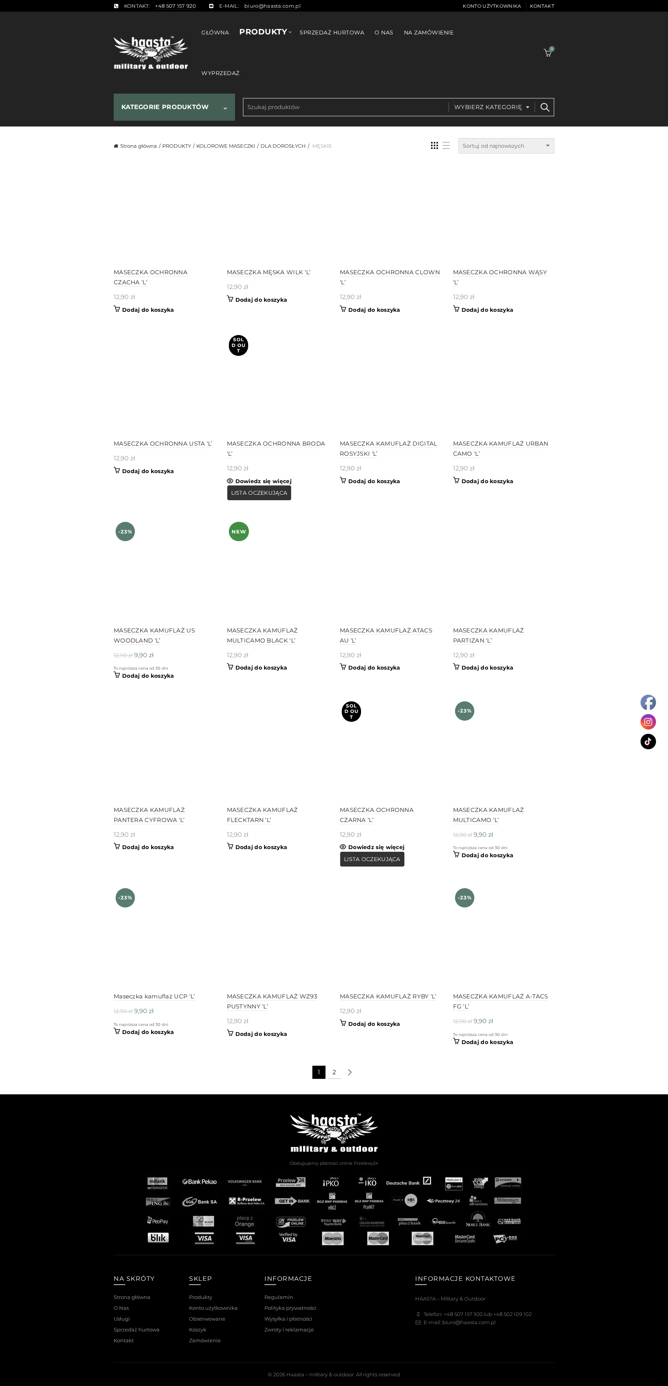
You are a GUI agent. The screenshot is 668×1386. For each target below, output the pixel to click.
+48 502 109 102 (512, 1314)
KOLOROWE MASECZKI (225, 146)
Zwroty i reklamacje (289, 1329)
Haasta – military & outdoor (320, 1374)
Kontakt (542, 6)
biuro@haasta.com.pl (272, 6)
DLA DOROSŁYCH (283, 146)
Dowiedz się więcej (263, 481)
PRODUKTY (176, 146)
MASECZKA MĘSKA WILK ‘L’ (269, 272)
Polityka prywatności (290, 1308)
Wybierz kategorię (488, 107)
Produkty (263, 31)
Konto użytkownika (492, 6)
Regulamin (278, 1297)
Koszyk (197, 1329)
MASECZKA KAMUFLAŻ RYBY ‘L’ (388, 996)
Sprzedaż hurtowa (332, 32)
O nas (384, 32)
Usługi (122, 1319)
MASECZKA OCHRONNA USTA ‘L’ (163, 443)
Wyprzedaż (220, 73)
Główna (215, 32)
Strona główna (138, 146)
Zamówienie (205, 1340)
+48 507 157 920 (175, 6)
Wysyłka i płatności (288, 1319)
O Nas (121, 1308)
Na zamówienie (429, 32)
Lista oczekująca (259, 492)
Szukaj (544, 107)
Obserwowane (207, 1319)
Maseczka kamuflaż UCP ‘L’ (154, 996)
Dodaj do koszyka (148, 309)
